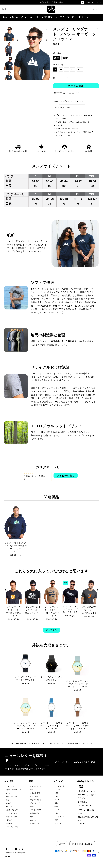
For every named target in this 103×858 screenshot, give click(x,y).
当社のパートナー (12, 817)
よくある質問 (59, 108)
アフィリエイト (11, 813)
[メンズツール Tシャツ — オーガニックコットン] (33, 592)
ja (82, 2)
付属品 (57, 793)
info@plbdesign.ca (86, 791)
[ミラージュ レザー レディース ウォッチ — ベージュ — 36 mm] (25, 707)
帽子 (56, 806)
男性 (5, 17)
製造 (7, 800)
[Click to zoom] (46, 30)
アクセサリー (79, 17)
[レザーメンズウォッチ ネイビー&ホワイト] (25, 663)
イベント (9, 806)
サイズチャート (66, 101)
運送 (69, 108)
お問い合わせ (35, 823)
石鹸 (56, 796)
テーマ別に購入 (45, 17)
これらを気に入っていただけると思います (51, 571)
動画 (31, 817)
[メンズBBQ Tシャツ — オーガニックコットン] (89, 592)
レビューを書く (66, 475)
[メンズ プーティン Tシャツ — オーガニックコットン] (14, 592)
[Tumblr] (12, 849)
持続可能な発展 (11, 796)
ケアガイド (79, 101)
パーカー (30, 17)
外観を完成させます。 (51, 645)
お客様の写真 (35, 813)
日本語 (62, 844)
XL (72, 69)
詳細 (56, 101)
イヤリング (59, 823)
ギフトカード (35, 803)
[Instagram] (19, 849)
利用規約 (9, 820)
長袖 (56, 803)
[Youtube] (15, 849)
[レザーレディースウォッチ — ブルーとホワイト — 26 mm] (51, 707)
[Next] (46, 40)
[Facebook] (6, 849)
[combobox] (14, 9)
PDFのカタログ (35, 810)
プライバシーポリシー (14, 827)
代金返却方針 (10, 823)
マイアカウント (35, 800)
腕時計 (57, 820)
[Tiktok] (22, 849)
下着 (56, 813)
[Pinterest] (9, 849)
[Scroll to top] (98, 852)
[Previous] (17, 40)
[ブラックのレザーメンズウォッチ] (51, 663)
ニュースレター (35, 820)
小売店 (32, 806)
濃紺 (65, 58)
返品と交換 (34, 796)
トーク (57, 810)
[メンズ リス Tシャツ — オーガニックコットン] (70, 591)
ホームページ (19, 743)
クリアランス (62, 17)
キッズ (19, 17)
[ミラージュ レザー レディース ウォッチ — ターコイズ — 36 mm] (77, 665)
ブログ (8, 803)
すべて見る (51, 630)
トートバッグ (59, 817)
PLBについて (10, 786)
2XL (80, 69)
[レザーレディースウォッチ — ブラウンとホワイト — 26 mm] (77, 707)
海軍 (56, 58)
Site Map (7, 856)
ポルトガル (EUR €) (94, 2)
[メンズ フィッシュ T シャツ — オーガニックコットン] (51, 592)
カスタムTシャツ (12, 810)
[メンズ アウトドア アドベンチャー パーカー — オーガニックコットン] (15, 522)
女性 (11, 17)
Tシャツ (57, 790)
